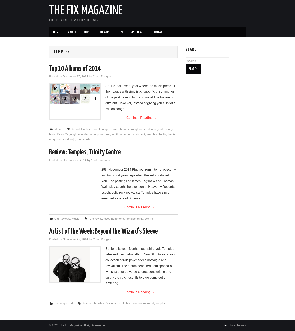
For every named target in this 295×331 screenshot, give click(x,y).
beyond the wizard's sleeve (100, 303)
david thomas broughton (127, 129)
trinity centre (145, 218)
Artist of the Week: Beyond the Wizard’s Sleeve (103, 231)
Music (88, 32)
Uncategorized (63, 303)
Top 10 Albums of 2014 (75, 68)
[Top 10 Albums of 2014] (75, 94)
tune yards (83, 139)
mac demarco (87, 134)
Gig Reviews (62, 218)
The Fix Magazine (85, 10)
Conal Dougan (102, 76)
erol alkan (125, 303)
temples (152, 134)
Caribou (86, 129)
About (72, 32)
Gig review (96, 218)
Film (120, 32)
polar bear (103, 134)
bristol (76, 129)
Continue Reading (141, 117)
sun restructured (143, 303)
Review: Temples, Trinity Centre (85, 152)
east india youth (154, 129)
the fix (162, 134)
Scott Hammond (101, 160)
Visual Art (138, 32)
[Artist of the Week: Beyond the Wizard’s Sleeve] (75, 264)
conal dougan (101, 129)
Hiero (225, 325)
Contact (158, 32)
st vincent (139, 134)
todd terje (69, 139)
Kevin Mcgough (67, 134)
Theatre (105, 32)
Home (56, 32)
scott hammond (121, 134)
